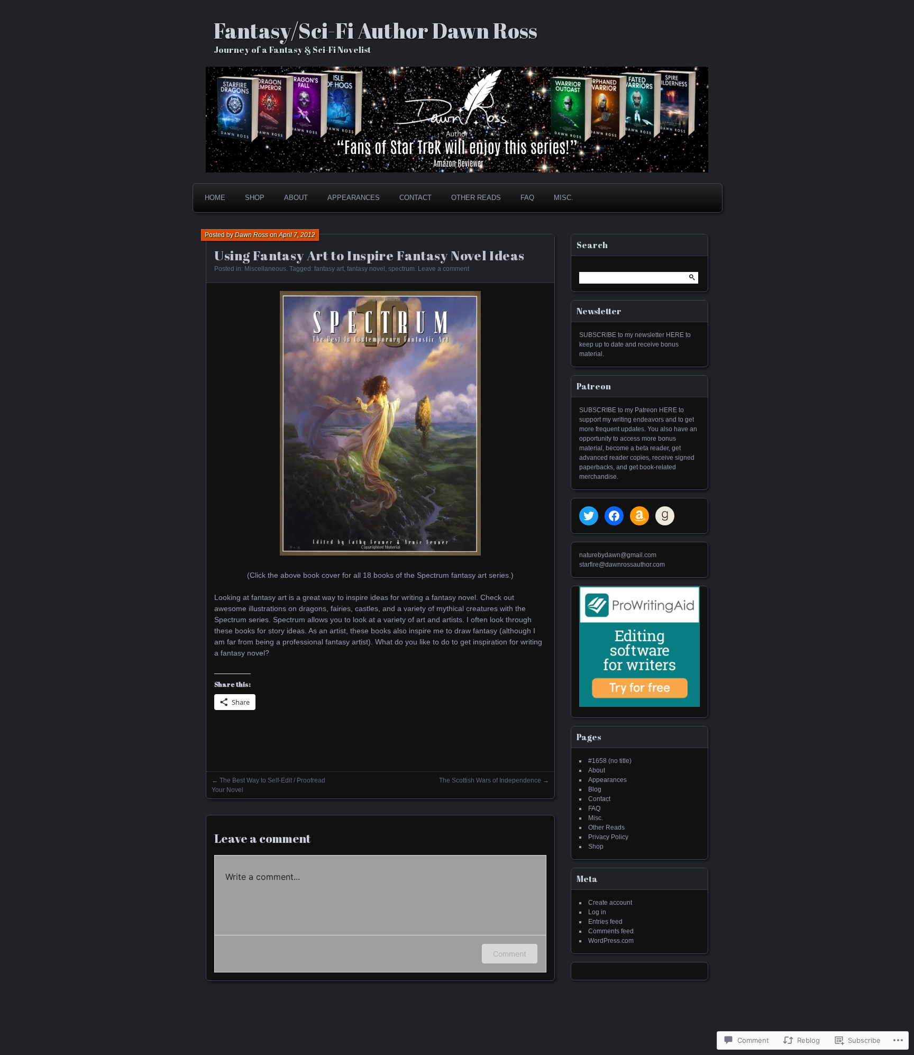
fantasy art (329, 268)
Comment (509, 953)
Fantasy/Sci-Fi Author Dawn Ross (375, 31)
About (296, 198)
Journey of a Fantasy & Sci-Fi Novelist (292, 50)
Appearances (353, 198)
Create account (610, 902)
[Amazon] (639, 515)
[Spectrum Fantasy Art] (380, 553)
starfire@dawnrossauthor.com (622, 564)
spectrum (401, 268)
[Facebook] (614, 515)
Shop (254, 198)
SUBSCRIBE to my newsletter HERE (631, 335)
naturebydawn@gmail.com (617, 555)
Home (215, 198)
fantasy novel (366, 268)
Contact (415, 198)
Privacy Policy (608, 837)
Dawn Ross (251, 235)
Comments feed (611, 931)
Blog (594, 789)
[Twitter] (588, 515)
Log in (597, 912)
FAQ (527, 198)
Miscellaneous (265, 268)
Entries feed (605, 921)
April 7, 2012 (297, 235)
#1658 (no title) (610, 761)
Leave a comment (443, 268)
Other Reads (476, 198)
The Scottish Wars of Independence (490, 780)
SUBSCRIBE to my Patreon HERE (628, 410)
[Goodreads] (664, 515)
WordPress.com (611, 940)
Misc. (563, 198)
